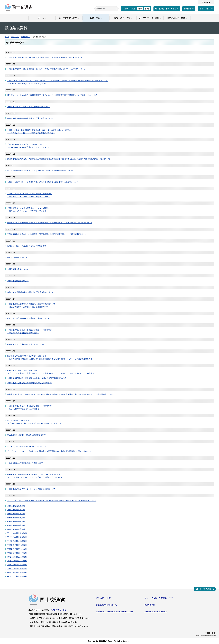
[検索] (115, 8)
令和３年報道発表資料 (16, 525)
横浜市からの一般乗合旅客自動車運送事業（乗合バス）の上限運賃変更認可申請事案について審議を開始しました (52, 95)
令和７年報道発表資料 (16, 510)
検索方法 (187, 8)
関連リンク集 (149, 604)
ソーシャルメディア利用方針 (155, 611)
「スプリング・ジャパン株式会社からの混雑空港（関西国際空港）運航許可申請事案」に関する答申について (50, 451)
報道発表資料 (25, 37)
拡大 (147, 8)
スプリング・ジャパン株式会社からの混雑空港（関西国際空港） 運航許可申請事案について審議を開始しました (51, 501)
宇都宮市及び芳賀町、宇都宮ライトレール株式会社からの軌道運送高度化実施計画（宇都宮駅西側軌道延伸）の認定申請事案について (60, 394)
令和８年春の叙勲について (18, 269)
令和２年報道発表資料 (16, 529)
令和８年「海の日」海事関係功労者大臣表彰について (28, 107)
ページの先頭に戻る (206, 589)
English (205, 2)
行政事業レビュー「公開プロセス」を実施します (26, 246)
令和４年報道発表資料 (16, 521)
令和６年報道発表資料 (16, 514)
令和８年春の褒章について (18, 281)
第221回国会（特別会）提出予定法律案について (26, 435)
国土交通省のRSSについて (106, 604)
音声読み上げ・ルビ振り (168, 8)
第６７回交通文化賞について (18, 257)
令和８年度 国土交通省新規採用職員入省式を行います (29, 383)
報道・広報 (15, 37)
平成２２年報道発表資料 (17, 569)
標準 (140, 8)
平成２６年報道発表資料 (17, 553)
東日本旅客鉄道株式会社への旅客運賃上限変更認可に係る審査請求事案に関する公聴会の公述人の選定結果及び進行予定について (58, 159)
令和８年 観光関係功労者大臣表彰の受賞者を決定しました (30, 292)
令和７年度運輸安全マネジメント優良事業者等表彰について (31, 489)
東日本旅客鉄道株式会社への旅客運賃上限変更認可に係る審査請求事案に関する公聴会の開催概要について (49, 223)
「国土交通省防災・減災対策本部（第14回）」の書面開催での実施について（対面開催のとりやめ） (47, 69)
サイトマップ (205, 8)
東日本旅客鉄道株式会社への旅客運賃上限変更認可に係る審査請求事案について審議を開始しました (47, 234)
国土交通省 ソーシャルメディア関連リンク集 (114, 611)
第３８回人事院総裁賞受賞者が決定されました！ (26, 447)
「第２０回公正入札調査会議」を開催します (25, 463)
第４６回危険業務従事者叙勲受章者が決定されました (28, 318)
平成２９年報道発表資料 (17, 541)
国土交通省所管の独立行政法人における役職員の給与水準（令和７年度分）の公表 (40, 170)
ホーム (7, 37)
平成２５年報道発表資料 (17, 557)
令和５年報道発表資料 (16, 518)
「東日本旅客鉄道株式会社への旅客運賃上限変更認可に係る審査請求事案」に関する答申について (46, 57)
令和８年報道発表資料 (16, 506)
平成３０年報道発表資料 (17, 537)
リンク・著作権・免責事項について (158, 598)
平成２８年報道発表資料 (17, 545)
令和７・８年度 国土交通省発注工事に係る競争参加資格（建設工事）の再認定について (42, 182)
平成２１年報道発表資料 (17, 572)
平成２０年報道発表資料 (17, 576)
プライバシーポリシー (105, 598)
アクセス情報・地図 (58, 610)
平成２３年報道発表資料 (17, 565)
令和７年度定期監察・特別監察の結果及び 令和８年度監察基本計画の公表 (36, 378)
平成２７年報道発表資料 (17, 549)
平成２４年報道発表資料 (17, 561)
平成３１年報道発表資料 (17, 533)
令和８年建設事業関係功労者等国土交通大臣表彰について (30, 118)
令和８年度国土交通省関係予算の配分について (25, 344)
